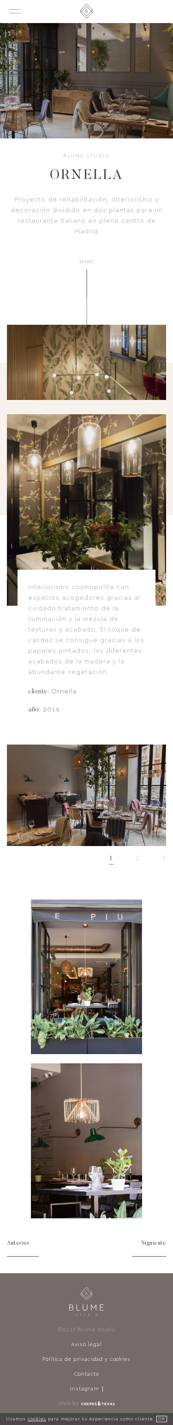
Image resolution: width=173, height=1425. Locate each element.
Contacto (86, 1374)
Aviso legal (86, 1344)
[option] (86, 795)
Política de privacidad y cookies (86, 1359)
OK (161, 1419)
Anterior (18, 1243)
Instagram (84, 1389)
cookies (37, 1419)
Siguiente (154, 1243)
